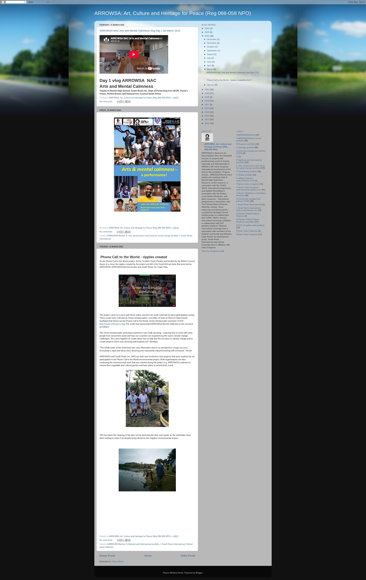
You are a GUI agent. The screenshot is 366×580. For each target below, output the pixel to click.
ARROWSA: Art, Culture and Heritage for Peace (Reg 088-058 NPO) (172, 13)
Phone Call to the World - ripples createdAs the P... (229, 80)
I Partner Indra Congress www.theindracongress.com (248, 188)
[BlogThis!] (121, 101)
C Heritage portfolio (245, 147)
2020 (207, 93)
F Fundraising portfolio (246, 171)
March (210, 69)
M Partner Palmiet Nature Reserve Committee (247, 220)
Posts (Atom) (118, 561)
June (209, 62)
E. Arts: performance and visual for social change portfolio (152, 236)
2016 (207, 108)
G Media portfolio (244, 175)
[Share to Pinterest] (129, 101)
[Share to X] (123, 101)
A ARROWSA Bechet (116, 236)
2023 (207, 32)
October (211, 47)
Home (148, 555)
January (211, 85)
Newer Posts (107, 555)
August (210, 54)
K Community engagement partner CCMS (248, 200)
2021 (207, 89)
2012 (207, 123)
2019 (207, 97)
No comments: (106, 101)
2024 (207, 28)
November (212, 43)
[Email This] (118, 101)
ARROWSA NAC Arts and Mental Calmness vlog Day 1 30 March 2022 (140, 30)
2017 (207, 104)
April (209, 66)
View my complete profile (213, 251)
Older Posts (188, 555)
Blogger (199, 573)
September (212, 51)
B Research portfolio (245, 144)
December (212, 39)
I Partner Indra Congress (247, 184)
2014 (207, 116)
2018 (207, 101)
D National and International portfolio (142, 544)
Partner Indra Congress (247, 234)
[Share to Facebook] (126, 101)
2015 (207, 112)
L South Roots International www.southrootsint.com (248, 209)
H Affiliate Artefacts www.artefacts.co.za (245, 179)
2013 (207, 119)
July (209, 58)
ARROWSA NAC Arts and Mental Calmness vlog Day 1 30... (233, 73)
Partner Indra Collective (247, 231)
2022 (207, 36)
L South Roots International (172, 544)
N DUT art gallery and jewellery (250, 225)
